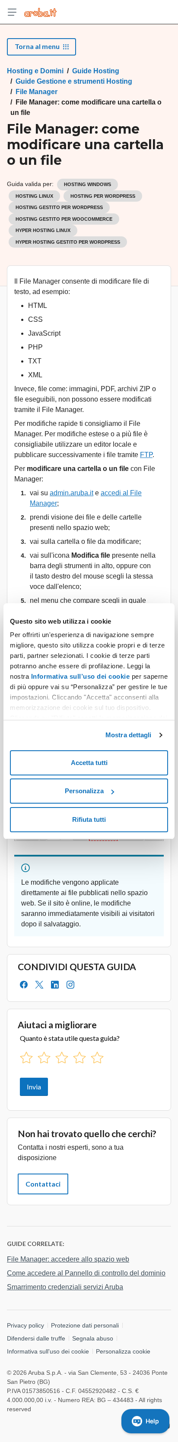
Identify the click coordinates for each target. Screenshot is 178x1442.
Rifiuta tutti (89, 819)
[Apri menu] (12, 12)
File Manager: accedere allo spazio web (68, 1259)
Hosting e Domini (35, 71)
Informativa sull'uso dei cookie (48, 1351)
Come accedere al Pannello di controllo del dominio (86, 1273)
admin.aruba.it (71, 493)
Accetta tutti (89, 762)
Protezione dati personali (85, 1325)
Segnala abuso (92, 1338)
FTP (146, 454)
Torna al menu (37, 46)
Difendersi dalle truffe (36, 1338)
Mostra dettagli (128, 735)
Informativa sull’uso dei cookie (79, 676)
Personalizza (84, 791)
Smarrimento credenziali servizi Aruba (65, 1287)
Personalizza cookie (123, 1351)
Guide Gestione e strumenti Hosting (74, 81)
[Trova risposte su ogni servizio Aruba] (40, 12)
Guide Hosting (95, 71)
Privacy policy (25, 1325)
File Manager (36, 91)
